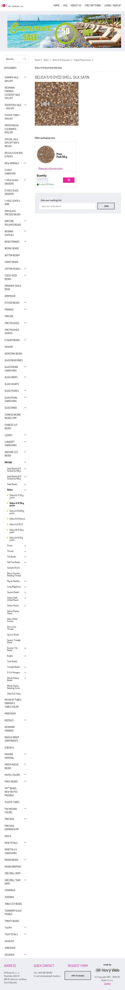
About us (76, 5)
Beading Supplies (9, 233)
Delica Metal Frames (12, 619)
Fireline (9, 316)
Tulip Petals (11, 934)
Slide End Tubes (14, 693)
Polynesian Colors (11, 810)
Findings (9, 309)
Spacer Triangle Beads (14, 641)
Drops (9, 545)
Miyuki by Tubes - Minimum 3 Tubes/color (13, 703)
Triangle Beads (13, 666)
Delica (10, 489)
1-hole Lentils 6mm (12, 202)
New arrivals (12, 163)
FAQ (65, 5)
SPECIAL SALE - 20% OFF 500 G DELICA (12, 143)
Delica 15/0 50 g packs (16, 496)
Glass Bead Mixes (14, 360)
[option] (65, 31)
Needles (9, 720)
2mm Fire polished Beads (13, 223)
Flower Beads (12, 340)
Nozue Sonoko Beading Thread (14, 574)
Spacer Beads (13, 634)
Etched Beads (12, 302)
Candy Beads (11, 261)
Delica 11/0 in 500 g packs (13, 154)
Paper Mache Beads (12, 766)
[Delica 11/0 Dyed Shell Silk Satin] (56, 104)
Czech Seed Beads (11, 277)
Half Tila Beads (13, 562)
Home (57, 5)
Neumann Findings (10, 728)
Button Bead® (12, 255)
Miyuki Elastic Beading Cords (13, 686)
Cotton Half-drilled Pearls (12, 598)
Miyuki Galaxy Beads (13, 679)
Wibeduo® (10, 947)
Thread (10, 551)
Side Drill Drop (13, 873)
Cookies (107, 983)
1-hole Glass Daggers (11, 182)
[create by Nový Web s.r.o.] (107, 970)
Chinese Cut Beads (11, 426)
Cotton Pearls (12, 268)
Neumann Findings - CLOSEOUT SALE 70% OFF (12, 93)
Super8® (9, 897)
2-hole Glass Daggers (11, 192)
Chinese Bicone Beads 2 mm (13, 416)
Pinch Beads (11, 781)
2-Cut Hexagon (13, 672)
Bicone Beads (12, 248)
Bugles (10, 655)
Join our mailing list (51, 200)
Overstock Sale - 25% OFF (13, 106)
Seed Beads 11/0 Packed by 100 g (14, 469)
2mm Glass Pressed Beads (12, 212)
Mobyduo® (10, 713)
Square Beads (13, 592)
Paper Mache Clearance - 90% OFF (12, 129)
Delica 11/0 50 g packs (17, 504)
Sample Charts (13, 567)
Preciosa (9, 819)
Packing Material (9, 756)
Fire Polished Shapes (12, 331)
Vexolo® (9, 941)
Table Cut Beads (13, 903)
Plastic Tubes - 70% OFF (13, 117)
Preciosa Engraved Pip (12, 827)
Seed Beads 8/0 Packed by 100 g (14, 477)
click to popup (77, 975)
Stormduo (10, 890)
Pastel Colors (12, 774)
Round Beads (11, 859)
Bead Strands (12, 241)
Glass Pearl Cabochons (11, 399)
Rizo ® (8, 836)
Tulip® (8, 927)
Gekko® (9, 346)
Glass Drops (11, 377)
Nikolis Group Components (12, 739)
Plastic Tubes (12, 802)
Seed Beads (12, 484)
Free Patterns (93, 5)
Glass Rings (11, 407)
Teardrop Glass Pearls (13, 912)
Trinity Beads (12, 920)
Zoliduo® (9, 954)
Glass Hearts (12, 384)
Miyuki (8, 462)
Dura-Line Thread (11, 627)
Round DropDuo (13, 866)
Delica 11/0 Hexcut (17, 518)
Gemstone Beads (13, 353)
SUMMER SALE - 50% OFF (12, 79)
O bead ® (9, 747)
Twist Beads (12, 661)
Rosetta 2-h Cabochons (11, 851)
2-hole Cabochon (10, 171)
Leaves (8, 435)
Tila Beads (11, 556)
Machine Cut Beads (11, 454)
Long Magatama (14, 586)
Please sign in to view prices (50, 168)
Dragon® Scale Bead (13, 287)
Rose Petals (11, 842)
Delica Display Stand (13, 612)
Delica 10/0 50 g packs (16, 530)
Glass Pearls (12, 390)
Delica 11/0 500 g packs (17, 511)
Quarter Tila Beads (12, 649)
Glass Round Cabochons (11, 368)
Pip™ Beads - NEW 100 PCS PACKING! (11, 792)
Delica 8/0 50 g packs (16, 538)
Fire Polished (12, 323)
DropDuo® (10, 296)
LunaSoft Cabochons (11, 443)
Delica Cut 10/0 (16, 524)
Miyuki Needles (13, 581)
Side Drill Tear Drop (12, 882)
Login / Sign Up (112, 5)
